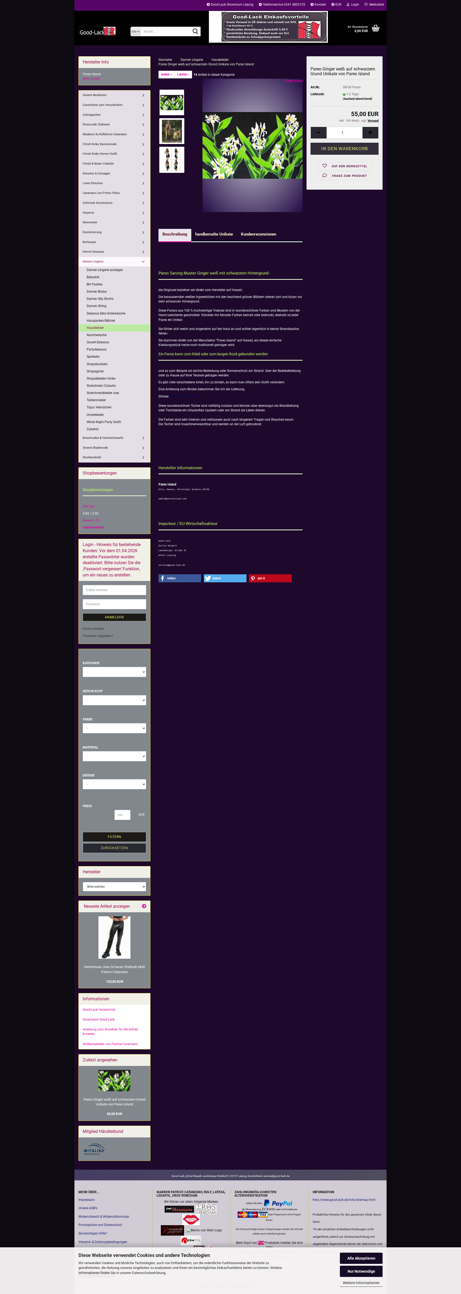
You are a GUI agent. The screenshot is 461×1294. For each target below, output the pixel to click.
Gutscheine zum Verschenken (102, 105)
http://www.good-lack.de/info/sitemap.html (344, 1200)
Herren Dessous (93, 251)
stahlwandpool (93, 527)
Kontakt (320, 4)
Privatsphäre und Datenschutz (100, 1225)
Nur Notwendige (361, 1271)
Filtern (114, 837)
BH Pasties (94, 284)
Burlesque (89, 242)
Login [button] (354, 4)
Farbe (88, 719)
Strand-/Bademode (95, 447)
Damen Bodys (97, 291)
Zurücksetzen (114, 848)
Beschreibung (174, 234)
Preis (87, 806)
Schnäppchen (92, 115)
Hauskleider (95, 328)
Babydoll (93, 277)
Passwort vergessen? (98, 636)
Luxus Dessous (93, 183)
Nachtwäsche (96, 335)
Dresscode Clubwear (96, 124)
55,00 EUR (114, 1114)
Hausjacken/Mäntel (101, 320)
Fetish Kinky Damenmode (100, 144)
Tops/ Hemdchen (99, 407)
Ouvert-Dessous (98, 342)
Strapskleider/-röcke (101, 378)
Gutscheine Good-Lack (99, 1019)
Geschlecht (93, 691)
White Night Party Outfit (104, 422)
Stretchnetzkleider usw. (103, 393)
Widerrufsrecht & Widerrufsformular (103, 1217)
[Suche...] (195, 32)
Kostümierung (92, 232)
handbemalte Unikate (214, 234)
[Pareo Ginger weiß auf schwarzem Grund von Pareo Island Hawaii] (252, 145)
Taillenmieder (96, 400)
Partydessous (96, 349)
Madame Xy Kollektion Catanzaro (105, 134)
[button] (336, 5)
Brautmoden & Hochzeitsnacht (103, 438)
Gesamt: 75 (91, 520)
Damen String (96, 306)
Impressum (86, 1200)
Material (90, 747)
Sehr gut (89, 506)
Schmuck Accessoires (98, 203)
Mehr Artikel (91, 79)
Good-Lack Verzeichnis (99, 1010)
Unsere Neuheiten (94, 95)
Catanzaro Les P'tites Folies (101, 193)
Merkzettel (376, 4)
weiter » (166, 74)
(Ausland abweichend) (357, 99)
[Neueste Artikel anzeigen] (144, 906)
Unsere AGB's (87, 1208)
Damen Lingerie (93, 261)
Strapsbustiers (97, 364)
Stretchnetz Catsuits (101, 386)
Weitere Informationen (361, 1283)
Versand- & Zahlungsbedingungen (102, 1242)
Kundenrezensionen (258, 234)
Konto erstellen (93, 629)
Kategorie (91, 663)
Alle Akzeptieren (361, 1258)
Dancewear (90, 222)
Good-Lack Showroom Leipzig (231, 4)
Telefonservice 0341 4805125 (283, 4)
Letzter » (183, 74)
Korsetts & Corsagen (96, 173)
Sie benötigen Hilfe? (92, 1233)
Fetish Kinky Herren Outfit (100, 154)
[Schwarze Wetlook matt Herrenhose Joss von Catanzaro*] (114, 937)
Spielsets (93, 357)
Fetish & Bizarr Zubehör (98, 163)
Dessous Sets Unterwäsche (106, 313)
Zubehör (93, 429)
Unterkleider (95, 415)
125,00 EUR (114, 982)
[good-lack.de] (100, 31)
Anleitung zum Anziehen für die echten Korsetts (110, 1032)
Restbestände (92, 457)
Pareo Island (294, 81)
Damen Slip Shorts (100, 299)
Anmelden (114, 617)
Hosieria (88, 212)
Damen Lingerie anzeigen (105, 270)
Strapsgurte (95, 371)
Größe (89, 775)
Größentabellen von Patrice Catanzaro (110, 1044)
